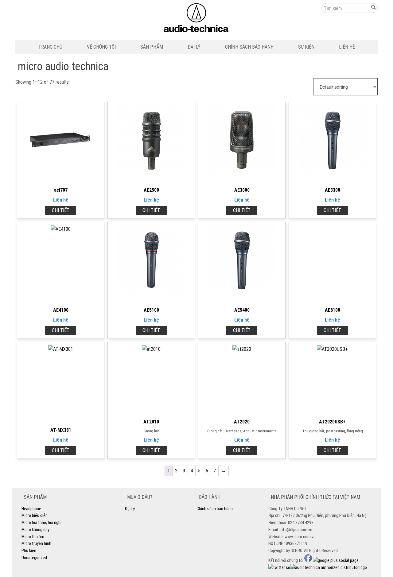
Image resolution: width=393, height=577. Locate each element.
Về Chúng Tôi (101, 47)
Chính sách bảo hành (249, 47)
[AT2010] (151, 349)
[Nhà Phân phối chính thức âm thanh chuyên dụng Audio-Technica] (197, 19)
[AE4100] (61, 229)
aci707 (61, 190)
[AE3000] (242, 172)
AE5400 (242, 310)
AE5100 (151, 310)
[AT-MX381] (60, 349)
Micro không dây (35, 529)
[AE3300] (332, 172)
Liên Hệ (347, 47)
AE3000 (242, 190)
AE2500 (151, 190)
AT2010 (151, 422)
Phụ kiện (28, 550)
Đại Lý (194, 47)
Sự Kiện (306, 47)
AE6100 (332, 310)
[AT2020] (241, 349)
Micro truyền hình (36, 543)
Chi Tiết (60, 210)
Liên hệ (60, 200)
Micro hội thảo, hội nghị (41, 522)
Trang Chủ (50, 47)
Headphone (31, 508)
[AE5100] (151, 292)
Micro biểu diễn (34, 515)
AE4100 (60, 310)
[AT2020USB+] (332, 349)
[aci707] (60, 172)
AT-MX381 (60, 430)
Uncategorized (34, 557)
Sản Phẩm (151, 47)
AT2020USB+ (332, 422)
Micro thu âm (32, 536)
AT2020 (242, 422)
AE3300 (332, 190)
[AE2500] (151, 172)
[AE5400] (242, 292)
